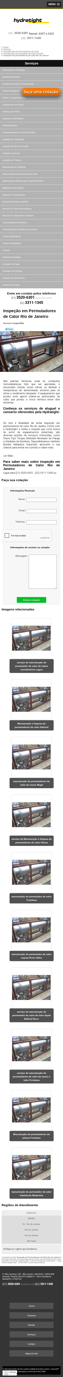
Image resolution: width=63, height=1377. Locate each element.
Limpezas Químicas (11, 153)
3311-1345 (34, 38)
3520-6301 (21, 33)
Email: (22, 510)
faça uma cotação (41, 92)
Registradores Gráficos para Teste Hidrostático (23, 181)
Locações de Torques (11, 160)
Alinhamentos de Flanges (13, 70)
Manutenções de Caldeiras (14, 167)
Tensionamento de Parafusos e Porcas (19, 229)
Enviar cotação (31, 600)
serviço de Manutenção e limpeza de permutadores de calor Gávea (31, 841)
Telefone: (20, 521)
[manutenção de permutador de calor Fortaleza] (32, 871)
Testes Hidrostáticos (11, 236)
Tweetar (9, 329)
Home (31, 1306)
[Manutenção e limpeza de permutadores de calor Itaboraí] (32, 698)
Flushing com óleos (11, 112)
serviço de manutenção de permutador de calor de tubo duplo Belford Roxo (31, 1015)
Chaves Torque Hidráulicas (14, 98)
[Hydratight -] (31, 18)
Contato (31, 1344)
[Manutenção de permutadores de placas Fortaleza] (32, 1109)
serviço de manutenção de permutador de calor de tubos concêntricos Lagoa (31, 666)
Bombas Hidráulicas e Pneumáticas (18, 84)
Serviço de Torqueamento (13, 195)
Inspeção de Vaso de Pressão (15, 146)
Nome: (22, 499)
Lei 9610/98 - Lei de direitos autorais (31, 1263)
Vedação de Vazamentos (13, 278)
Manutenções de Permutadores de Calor (20, 174)
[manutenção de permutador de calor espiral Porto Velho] (32, 929)
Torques (6, 250)
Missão (31, 1325)
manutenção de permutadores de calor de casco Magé (31, 783)
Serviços (31, 63)
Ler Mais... (8, 455)
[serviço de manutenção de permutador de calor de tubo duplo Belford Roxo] (32, 986)
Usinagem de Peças (11, 264)
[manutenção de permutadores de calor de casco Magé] (32, 756)
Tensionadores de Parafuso (14, 222)
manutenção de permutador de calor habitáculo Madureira (31, 1194)
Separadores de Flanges (12, 188)
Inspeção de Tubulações (13, 139)
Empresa (31, 1315)
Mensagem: (22, 556)
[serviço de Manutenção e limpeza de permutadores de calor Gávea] (32, 813)
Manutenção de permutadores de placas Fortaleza (31, 1136)
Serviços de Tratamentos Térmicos (18, 216)
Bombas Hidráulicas (11, 77)
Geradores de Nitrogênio (13, 119)
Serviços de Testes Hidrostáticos (17, 209)
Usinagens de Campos (12, 271)
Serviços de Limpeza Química (15, 202)
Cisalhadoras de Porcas (13, 105)
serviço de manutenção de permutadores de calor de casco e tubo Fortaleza (31, 1076)
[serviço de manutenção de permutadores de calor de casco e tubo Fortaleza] (32, 1047)
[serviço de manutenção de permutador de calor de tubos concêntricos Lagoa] (32, 637)
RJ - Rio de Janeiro (31, 1224)
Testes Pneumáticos (11, 243)
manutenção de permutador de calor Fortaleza (31, 898)
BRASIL (31, 1218)
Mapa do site (31, 1353)
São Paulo (31, 1241)
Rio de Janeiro (31, 1230)
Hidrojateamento (9, 125)
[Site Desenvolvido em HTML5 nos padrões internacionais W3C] (9, 1374)
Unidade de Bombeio (11, 257)
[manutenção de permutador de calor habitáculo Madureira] (32, 1166)
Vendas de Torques (11, 285)
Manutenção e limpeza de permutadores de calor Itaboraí (31, 725)
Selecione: (32, 1213)
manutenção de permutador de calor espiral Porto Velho (31, 956)
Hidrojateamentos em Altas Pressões (18, 132)
